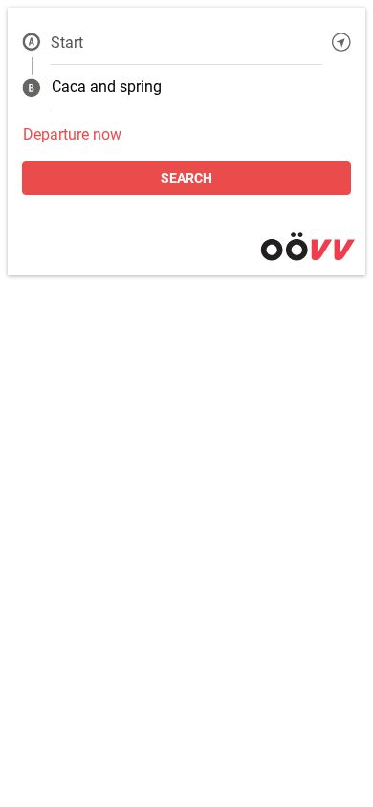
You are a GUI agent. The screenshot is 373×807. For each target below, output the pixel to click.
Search (186, 177)
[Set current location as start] (341, 42)
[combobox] (186, 42)
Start (67, 42)
